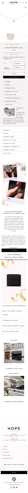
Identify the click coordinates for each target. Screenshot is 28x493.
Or (5, 63)
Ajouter (14, 73)
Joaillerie (11, 44)
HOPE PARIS (14, 340)
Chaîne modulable (7, 68)
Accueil (6, 44)
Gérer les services (13, 247)
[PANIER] (26, 2)
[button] (20, 3)
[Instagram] (11, 487)
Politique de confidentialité (18, 257)
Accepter (14, 250)
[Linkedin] (17, 487)
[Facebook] (14, 487)
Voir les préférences (14, 254)
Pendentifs (17, 44)
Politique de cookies (8, 257)
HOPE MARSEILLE (14, 373)
